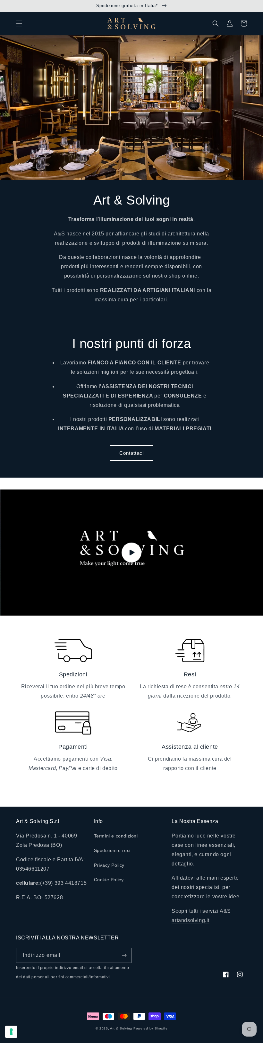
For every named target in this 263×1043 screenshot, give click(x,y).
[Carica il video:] (131, 552)
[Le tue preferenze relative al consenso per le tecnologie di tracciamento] (11, 1032)
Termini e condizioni (116, 835)
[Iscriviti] (124, 955)
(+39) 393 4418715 (63, 883)
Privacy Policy (109, 865)
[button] (19, 23)
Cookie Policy (109, 879)
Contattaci (131, 453)
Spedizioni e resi (112, 850)
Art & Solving (121, 1028)
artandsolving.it (190, 920)
